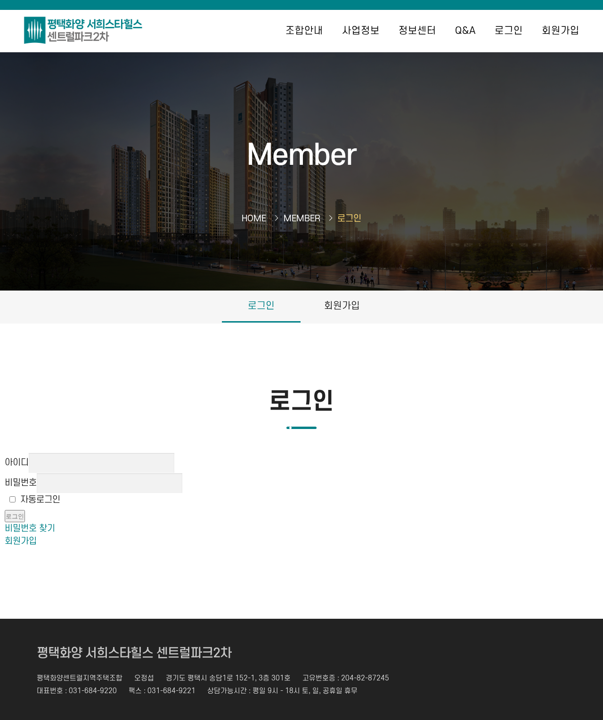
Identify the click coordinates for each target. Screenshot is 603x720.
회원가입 (560, 30)
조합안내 (304, 30)
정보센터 (417, 30)
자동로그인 (40, 500)
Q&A (465, 30)
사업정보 (361, 30)
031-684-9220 (93, 691)
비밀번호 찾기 (30, 529)
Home (254, 219)
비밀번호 (21, 483)
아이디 (17, 463)
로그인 (509, 30)
